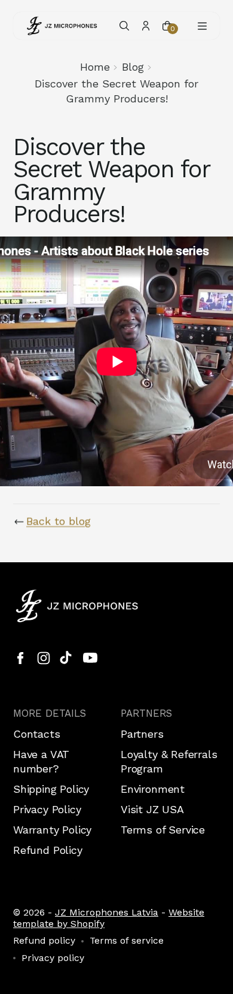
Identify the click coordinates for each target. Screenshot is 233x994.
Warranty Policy (52, 829)
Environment (153, 789)
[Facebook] (20, 658)
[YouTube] (90, 658)
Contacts (36, 734)
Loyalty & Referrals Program (169, 761)
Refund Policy (47, 850)
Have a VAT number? (41, 761)
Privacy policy (53, 958)
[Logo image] (62, 25)
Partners (142, 734)
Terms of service (127, 940)
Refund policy (44, 940)
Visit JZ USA (152, 809)
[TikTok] (67, 658)
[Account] (146, 26)
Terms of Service (163, 829)
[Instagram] (43, 658)
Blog (133, 66)
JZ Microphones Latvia (106, 912)
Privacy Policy (47, 809)
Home (95, 66)
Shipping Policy (51, 789)
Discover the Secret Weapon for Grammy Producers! (116, 90)
